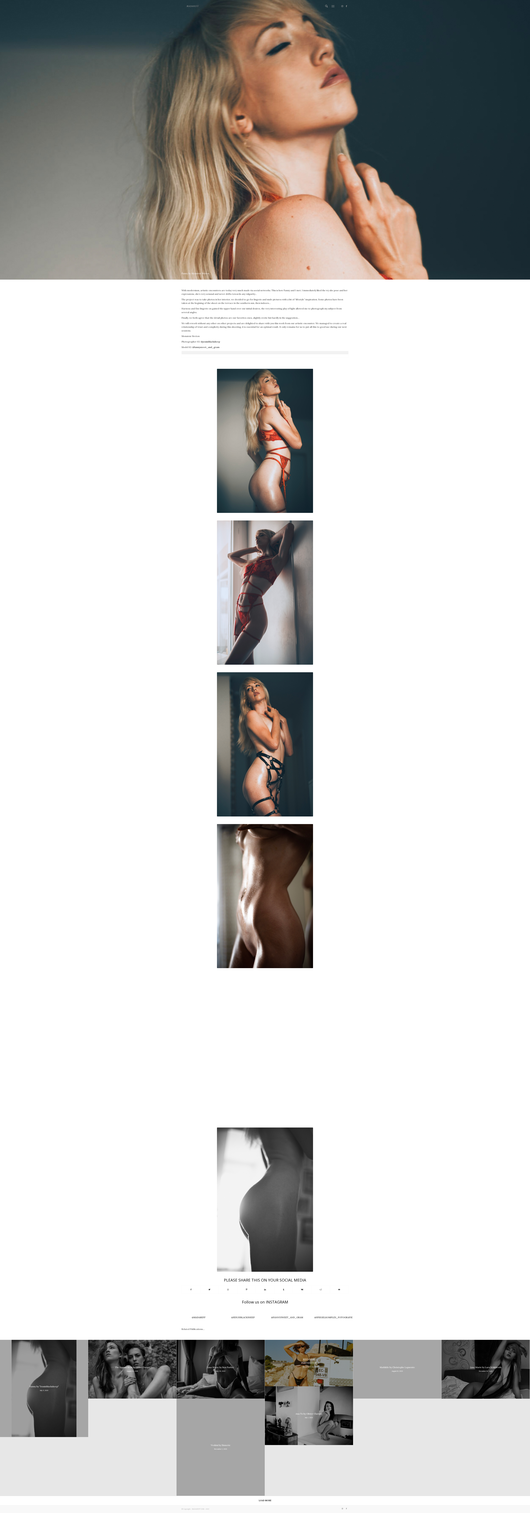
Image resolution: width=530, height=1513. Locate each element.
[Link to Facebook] (346, 6)
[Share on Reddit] (321, 1289)
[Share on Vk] (302, 1289)
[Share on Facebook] (191, 1289)
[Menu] (333, 6)
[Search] (326, 6)
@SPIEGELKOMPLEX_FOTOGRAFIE (333, 1317)
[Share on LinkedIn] (265, 1289)
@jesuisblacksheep (210, 341)
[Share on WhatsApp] (228, 1289)
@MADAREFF (199, 1317)
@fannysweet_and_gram (205, 347)
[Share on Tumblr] (283, 1289)
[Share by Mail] (339, 1289)
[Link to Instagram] (342, 6)
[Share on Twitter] (209, 1289)
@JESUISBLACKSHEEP (243, 1317)
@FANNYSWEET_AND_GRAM (287, 1317)
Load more (265, 1500)
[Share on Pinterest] (246, 1289)
